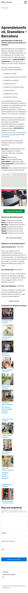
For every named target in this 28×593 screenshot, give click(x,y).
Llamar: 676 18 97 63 (14, 211)
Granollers (4, 7)
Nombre (4, 533)
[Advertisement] (14, 17)
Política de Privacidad (9, 574)
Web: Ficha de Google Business (14, 237)
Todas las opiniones (14, 301)
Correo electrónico (8, 541)
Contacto (5, 571)
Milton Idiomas (6, 2)
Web (2, 549)
